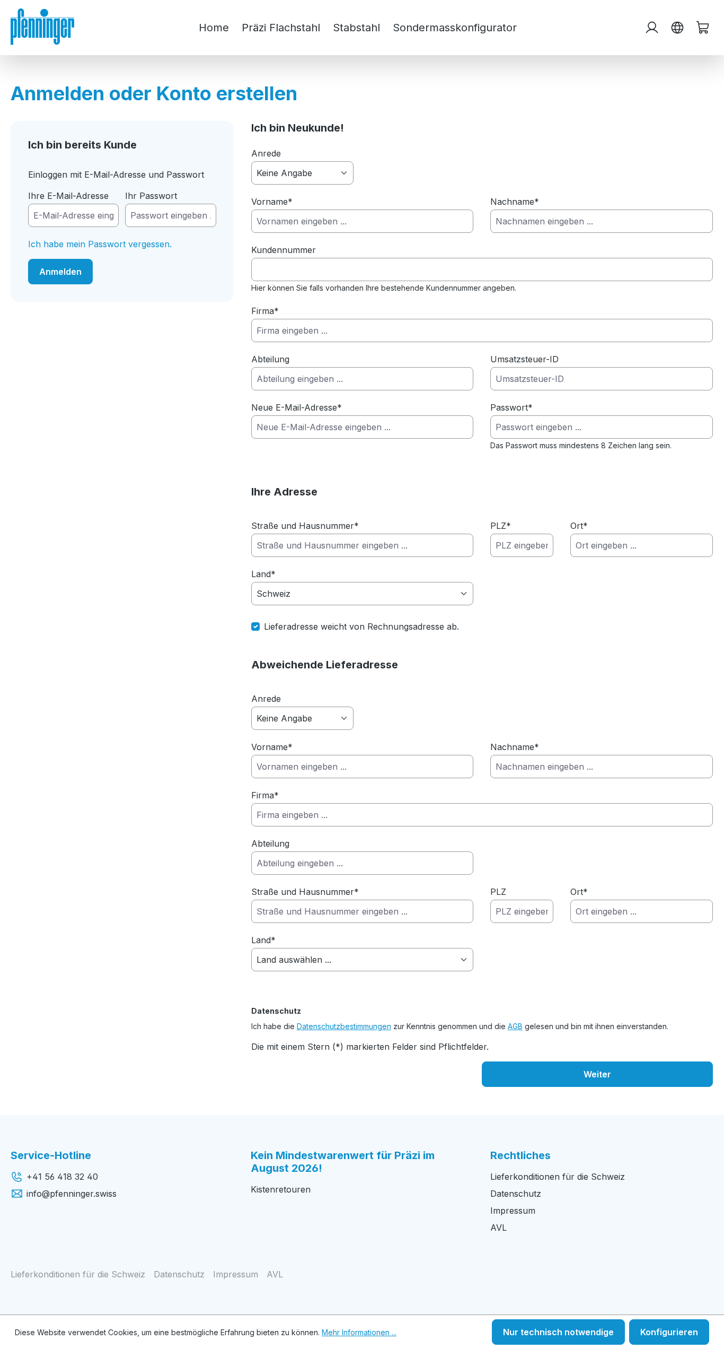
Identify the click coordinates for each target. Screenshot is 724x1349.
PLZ (500, 525)
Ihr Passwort (151, 195)
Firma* (265, 311)
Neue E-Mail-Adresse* (296, 407)
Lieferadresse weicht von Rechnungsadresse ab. (361, 626)
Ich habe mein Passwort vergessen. (100, 244)
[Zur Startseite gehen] (42, 26)
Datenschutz (515, 1193)
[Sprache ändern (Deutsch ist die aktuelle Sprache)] (677, 27)
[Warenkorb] (702, 27)
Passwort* (511, 407)
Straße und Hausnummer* (305, 525)
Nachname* (514, 201)
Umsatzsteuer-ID (524, 359)
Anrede (266, 153)
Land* (263, 574)
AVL (498, 1227)
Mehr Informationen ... (359, 1332)
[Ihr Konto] (652, 27)
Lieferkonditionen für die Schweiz (557, 1176)
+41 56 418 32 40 (62, 1176)
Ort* (579, 525)
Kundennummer (283, 250)
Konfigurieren (669, 1332)
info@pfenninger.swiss (72, 1193)
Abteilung (270, 359)
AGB (515, 1026)
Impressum (512, 1210)
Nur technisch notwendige (558, 1332)
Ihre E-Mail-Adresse (68, 195)
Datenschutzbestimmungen (344, 1026)
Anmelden (60, 271)
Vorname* (272, 201)
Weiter (597, 1074)
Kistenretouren (281, 1189)
